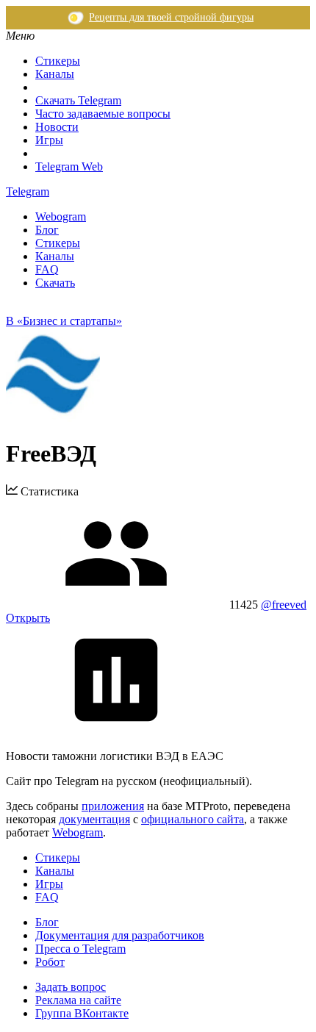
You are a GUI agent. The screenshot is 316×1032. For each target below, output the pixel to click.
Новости (57, 127)
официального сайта (192, 819)
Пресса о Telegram (80, 948)
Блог (47, 229)
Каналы (54, 74)
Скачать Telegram (78, 100)
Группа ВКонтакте (82, 1013)
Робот (50, 962)
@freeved (283, 604)
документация (94, 819)
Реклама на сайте (78, 1000)
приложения (113, 806)
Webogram (60, 216)
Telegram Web (69, 166)
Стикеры (57, 60)
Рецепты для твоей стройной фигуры (171, 17)
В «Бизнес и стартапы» (64, 321)
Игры (49, 140)
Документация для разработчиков (119, 935)
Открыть (28, 618)
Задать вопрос (70, 987)
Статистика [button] (48, 491)
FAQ (47, 269)
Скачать (55, 282)
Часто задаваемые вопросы (102, 113)
